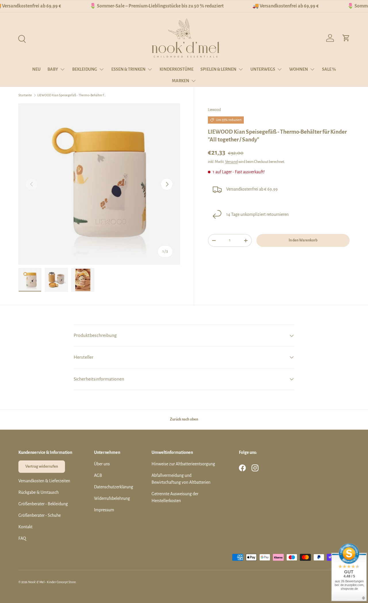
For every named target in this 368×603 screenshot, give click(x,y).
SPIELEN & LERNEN (218, 69)
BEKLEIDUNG (84, 69)
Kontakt (25, 527)
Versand (231, 162)
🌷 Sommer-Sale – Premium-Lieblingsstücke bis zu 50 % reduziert (157, 6)
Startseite (25, 95)
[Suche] (21, 38)
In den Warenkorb (303, 240)
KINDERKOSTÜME (176, 69)
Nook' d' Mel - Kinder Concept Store (52, 582)
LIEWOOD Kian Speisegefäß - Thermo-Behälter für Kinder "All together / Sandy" (71, 95)
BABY (52, 69)
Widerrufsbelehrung (112, 498)
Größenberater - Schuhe (39, 515)
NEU (36, 69)
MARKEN (180, 80)
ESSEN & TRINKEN (128, 69)
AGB (98, 475)
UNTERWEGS (262, 69)
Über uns (102, 464)
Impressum (104, 510)
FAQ (22, 538)
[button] (346, 38)
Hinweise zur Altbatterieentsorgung (183, 464)
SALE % (329, 69)
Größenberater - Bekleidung (43, 504)
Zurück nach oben (184, 419)
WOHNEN (298, 69)
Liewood (214, 110)
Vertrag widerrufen (41, 466)
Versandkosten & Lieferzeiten (44, 481)
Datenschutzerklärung (113, 487)
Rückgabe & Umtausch (38, 492)
